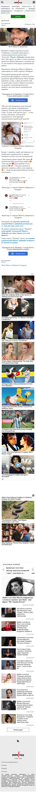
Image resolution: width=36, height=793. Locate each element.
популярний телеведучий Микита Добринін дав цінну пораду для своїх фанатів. (15, 233)
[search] (2, 2)
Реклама (4, 765)
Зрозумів (18, 16)
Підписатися (20, 100)
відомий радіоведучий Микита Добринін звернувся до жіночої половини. (18, 240)
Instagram (23, 265)
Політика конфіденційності (9, 762)
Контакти (4, 771)
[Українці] (18, 2)
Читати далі (18, 730)
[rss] (18, 741)
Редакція (4, 768)
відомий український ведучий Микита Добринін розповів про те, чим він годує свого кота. (17, 224)
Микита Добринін (17, 57)
